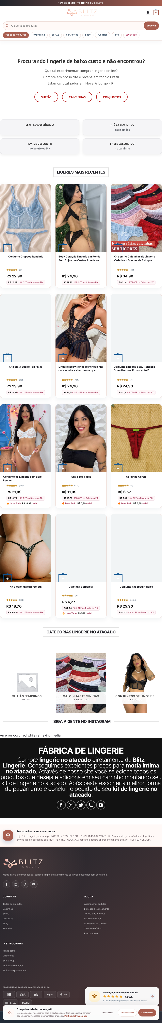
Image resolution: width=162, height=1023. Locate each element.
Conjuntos (72, 35)
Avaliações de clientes (95, 923)
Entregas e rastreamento (96, 908)
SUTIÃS (46, 97)
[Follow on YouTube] (100, 805)
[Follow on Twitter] (81, 805)
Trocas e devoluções (94, 913)
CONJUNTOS (112, 97)
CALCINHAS (77, 97)
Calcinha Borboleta (81, 586)
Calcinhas (39, 35)
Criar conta (8, 955)
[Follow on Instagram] (71, 805)
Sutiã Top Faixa (81, 476)
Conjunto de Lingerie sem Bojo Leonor (22, 478)
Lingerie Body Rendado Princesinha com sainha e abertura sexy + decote (80, 368)
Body (88, 35)
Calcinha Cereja (136, 476)
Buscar (151, 25)
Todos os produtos (16, 35)
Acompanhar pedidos (95, 904)
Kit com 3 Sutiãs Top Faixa (25, 366)
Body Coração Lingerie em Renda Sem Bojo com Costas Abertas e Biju (79, 258)
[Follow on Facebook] (61, 805)
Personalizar (108, 1013)
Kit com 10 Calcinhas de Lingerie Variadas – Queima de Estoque (134, 258)
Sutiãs (55, 35)
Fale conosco (91, 933)
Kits (117, 35)
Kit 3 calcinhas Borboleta (26, 586)
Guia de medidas (92, 918)
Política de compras (13, 965)
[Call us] (90, 805)
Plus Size (102, 35)
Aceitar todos (147, 1013)
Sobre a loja (9, 960)
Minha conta (9, 950)
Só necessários (127, 1013)
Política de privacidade (14, 970)
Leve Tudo (131, 35)
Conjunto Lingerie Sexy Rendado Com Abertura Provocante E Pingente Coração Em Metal (134, 368)
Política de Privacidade (75, 1016)
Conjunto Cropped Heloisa (136, 586)
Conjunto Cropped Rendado (25, 256)
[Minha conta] (148, 12)
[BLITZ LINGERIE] (81, 863)
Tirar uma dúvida (92, 928)
